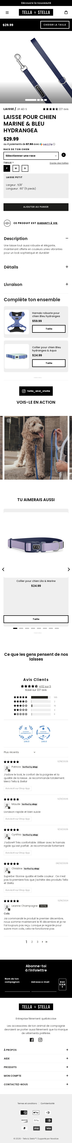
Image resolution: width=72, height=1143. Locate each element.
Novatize (54, 1138)
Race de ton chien (16, 149)
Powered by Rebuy (36, 377)
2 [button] (32, 942)
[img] (11, 762)
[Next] (68, 569)
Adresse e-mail (40, 981)
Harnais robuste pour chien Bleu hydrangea (46, 314)
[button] (51, 109)
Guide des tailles (59, 163)
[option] (36, 3)
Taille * (8, 163)
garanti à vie (47, 223)
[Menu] (7, 12)
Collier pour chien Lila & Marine (36, 581)
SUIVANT (62, 984)
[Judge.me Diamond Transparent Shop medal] (43, 733)
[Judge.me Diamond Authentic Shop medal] (26, 733)
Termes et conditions (27, 1103)
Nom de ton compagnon (12, 980)
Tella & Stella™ (29, 1138)
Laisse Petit (14, 177)
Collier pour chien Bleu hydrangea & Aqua (46, 349)
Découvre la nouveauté (36, 3)
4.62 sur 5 (45, 686)
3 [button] (37, 942)
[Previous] (3, 569)
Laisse (8, 109)
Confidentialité (47, 1103)
